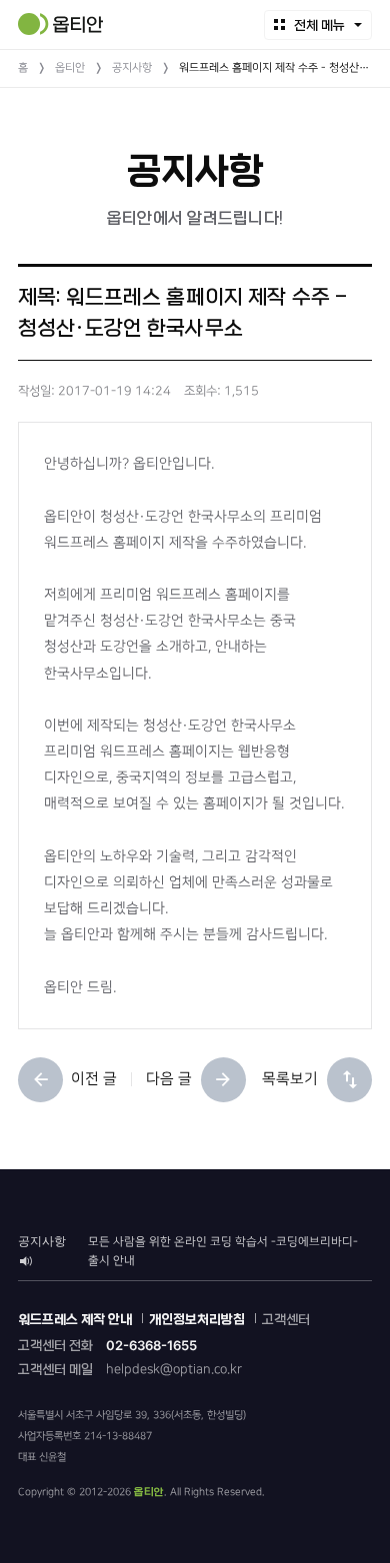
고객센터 (286, 1319)
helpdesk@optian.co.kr (174, 1369)
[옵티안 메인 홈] (60, 24)
